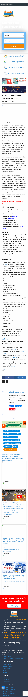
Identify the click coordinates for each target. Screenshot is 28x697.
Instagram (7, 682)
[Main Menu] (1, 4)
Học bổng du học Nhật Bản (12, 440)
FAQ (4, 670)
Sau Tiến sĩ (11, 512)
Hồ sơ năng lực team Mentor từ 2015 (9, 694)
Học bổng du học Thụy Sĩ (9, 510)
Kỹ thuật (13, 549)
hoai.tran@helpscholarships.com (13, 658)
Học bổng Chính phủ (8, 581)
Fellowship (6, 512)
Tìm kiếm (14, 46)
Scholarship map (8, 687)
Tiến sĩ (16, 512)
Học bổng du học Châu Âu (19, 581)
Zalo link (11, 406)
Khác (15, 446)
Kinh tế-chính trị (7, 549)
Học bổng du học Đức (9, 545)
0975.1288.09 (7, 656)
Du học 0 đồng (7, 691)
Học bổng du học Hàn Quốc (12, 434)
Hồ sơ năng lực (7, 666)
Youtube (12, 409)
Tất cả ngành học (8, 514)
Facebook (19, 406)
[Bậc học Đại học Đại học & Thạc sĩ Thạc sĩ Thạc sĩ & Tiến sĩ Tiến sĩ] (14, 36)
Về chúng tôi (7, 664)
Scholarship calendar (9, 689)
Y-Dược (10, 551)
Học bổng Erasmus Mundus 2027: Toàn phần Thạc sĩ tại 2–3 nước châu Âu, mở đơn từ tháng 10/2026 (13, 576)
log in (6, 264)
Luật (16, 549)
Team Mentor (7, 668)
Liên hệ (5, 672)
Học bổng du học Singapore (12, 443)
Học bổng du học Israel (11, 437)
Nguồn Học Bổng (8, 4)
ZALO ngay (14, 606)
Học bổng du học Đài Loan (12, 431)
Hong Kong (8, 446)
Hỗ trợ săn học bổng (10, 449)
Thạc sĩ (5, 547)
